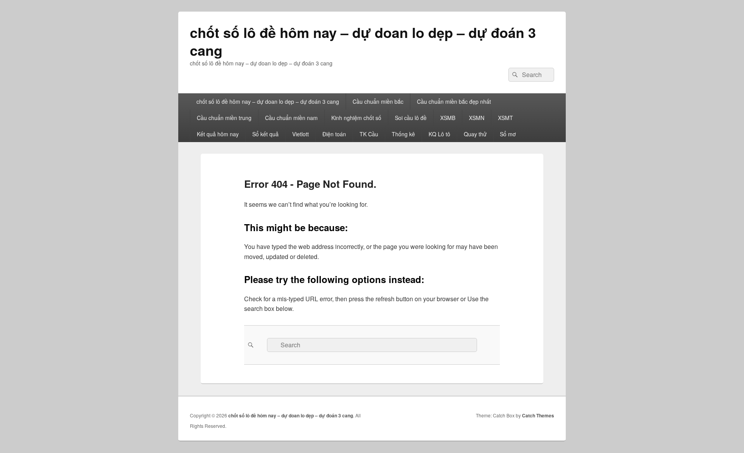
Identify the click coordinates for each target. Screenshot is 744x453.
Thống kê (403, 134)
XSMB (447, 118)
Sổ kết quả (265, 134)
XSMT (505, 118)
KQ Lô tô (439, 134)
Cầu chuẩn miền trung (224, 118)
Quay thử (475, 134)
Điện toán (334, 134)
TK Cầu (369, 134)
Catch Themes (538, 415)
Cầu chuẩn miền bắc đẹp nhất (454, 101)
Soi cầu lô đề (411, 118)
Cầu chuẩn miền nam (291, 118)
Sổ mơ (508, 134)
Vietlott (300, 134)
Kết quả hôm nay (218, 134)
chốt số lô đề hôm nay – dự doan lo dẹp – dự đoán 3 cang (363, 41)
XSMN (476, 118)
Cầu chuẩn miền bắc (378, 101)
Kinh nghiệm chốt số (356, 118)
